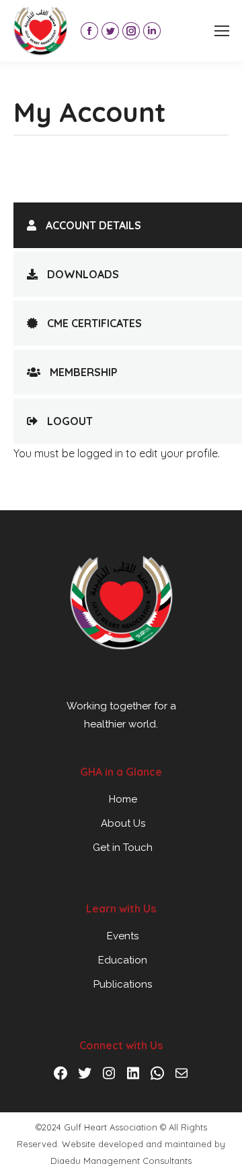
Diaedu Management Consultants (121, 1160)
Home (123, 799)
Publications (122, 984)
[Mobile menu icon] (221, 30)
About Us (123, 823)
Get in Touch (123, 847)
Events (122, 936)
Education (122, 960)
